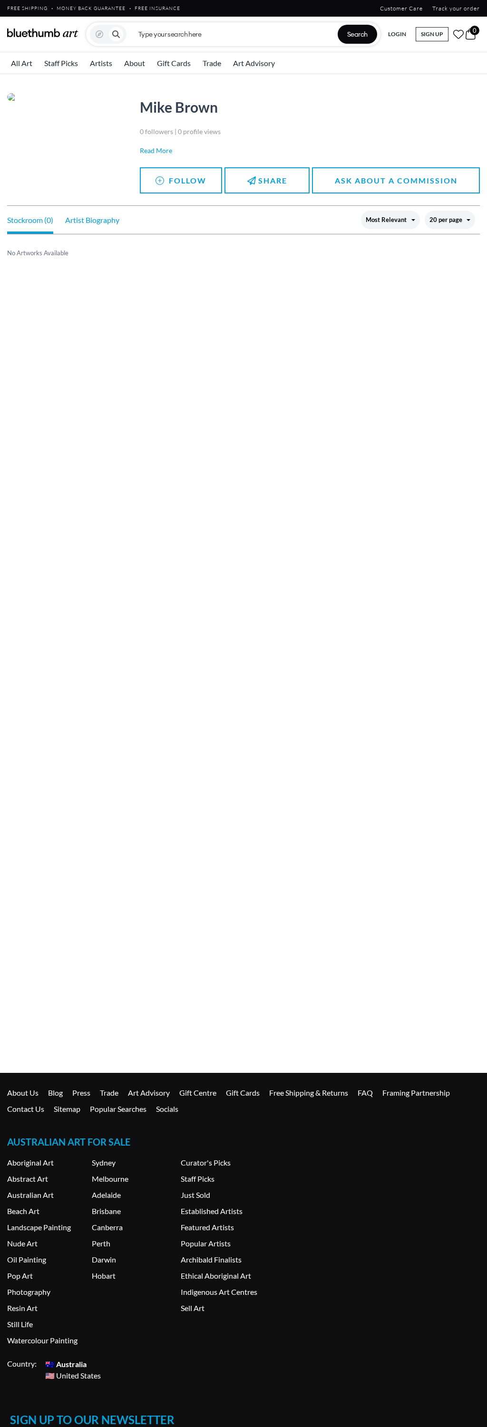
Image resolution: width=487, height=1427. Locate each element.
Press (81, 1092)
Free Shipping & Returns (308, 1092)
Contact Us (25, 1108)
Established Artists (212, 1210)
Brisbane (106, 1210)
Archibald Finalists (211, 1259)
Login (397, 34)
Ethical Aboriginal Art (216, 1275)
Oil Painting (26, 1259)
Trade (212, 62)
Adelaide (106, 1194)
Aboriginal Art (30, 1162)
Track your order (456, 8)
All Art (21, 62)
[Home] (42, 33)
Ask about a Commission (396, 180)
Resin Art (22, 1307)
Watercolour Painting (42, 1340)
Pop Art (20, 1275)
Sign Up (432, 34)
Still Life (20, 1324)
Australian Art (30, 1194)
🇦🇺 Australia (66, 1363)
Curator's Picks (206, 1162)
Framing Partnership (416, 1092)
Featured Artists (207, 1227)
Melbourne (110, 1178)
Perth (101, 1243)
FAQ (365, 1092)
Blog (55, 1092)
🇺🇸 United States (73, 1374)
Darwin (104, 1259)
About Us (23, 1092)
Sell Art (193, 1307)
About (134, 62)
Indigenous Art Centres (219, 1291)
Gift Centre (197, 1092)
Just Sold (195, 1194)
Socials (167, 1108)
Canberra (107, 1227)
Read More (156, 150)
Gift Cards (174, 62)
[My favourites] (458, 34)
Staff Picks (61, 62)
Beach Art (23, 1210)
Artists (101, 62)
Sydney (104, 1162)
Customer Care (401, 8)
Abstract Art (27, 1178)
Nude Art (22, 1243)
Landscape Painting (39, 1227)
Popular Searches (118, 1108)
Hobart (104, 1275)
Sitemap (67, 1108)
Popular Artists (206, 1243)
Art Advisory (254, 62)
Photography (28, 1291)
